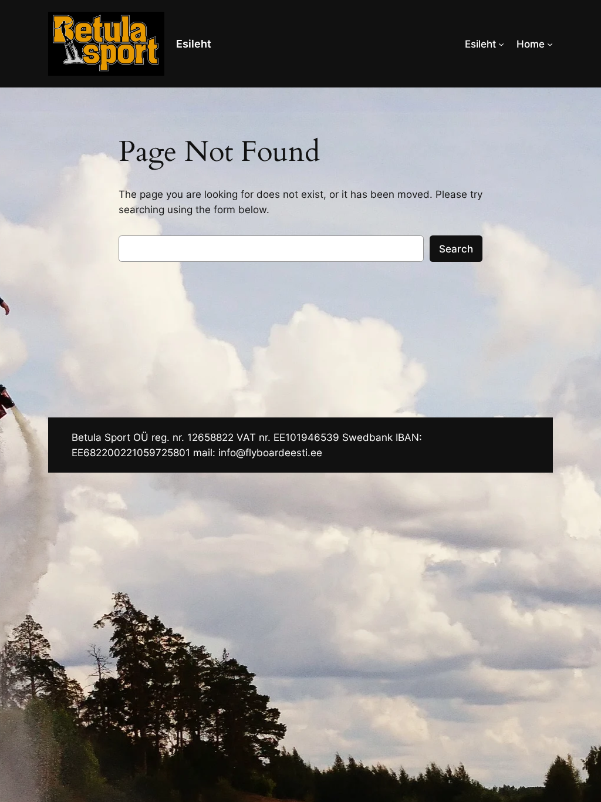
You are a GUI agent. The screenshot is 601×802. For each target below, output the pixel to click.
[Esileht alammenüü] (501, 44)
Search (456, 249)
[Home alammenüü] (550, 44)
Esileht (193, 44)
